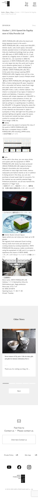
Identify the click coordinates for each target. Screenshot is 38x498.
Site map (28, 455)
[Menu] (34, 3)
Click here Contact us (19, 439)
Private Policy (8, 455)
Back (19, 391)
